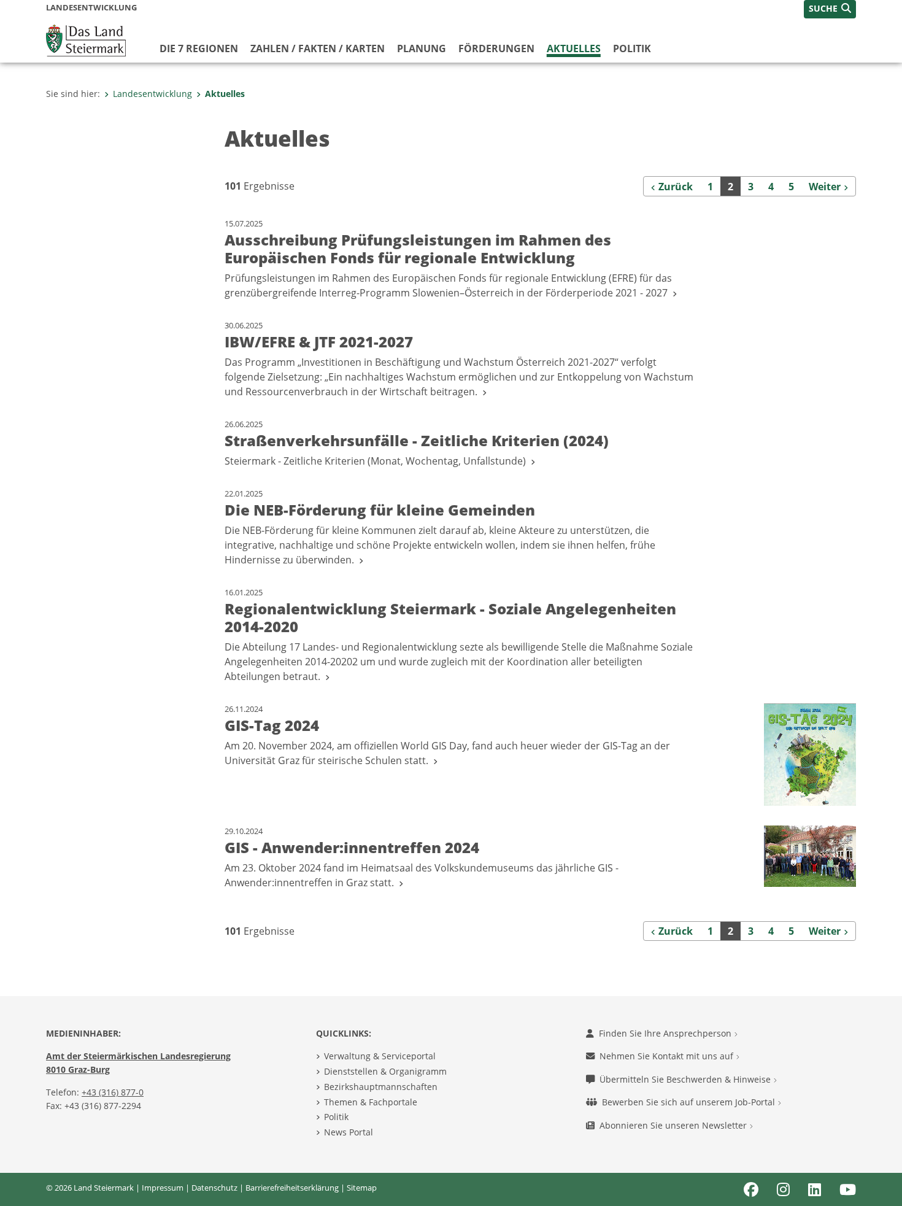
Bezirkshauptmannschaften (381, 1086)
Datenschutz (214, 1187)
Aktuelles (574, 48)
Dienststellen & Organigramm (385, 1071)
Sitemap (362, 1187)
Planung (421, 48)
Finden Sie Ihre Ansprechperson (666, 1033)
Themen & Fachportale (370, 1102)
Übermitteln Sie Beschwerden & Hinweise (686, 1079)
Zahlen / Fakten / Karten (317, 48)
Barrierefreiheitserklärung (292, 1187)
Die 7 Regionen (199, 48)
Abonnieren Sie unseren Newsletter (674, 1125)
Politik (632, 48)
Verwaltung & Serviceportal (380, 1056)
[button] (830, 9)
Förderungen (496, 48)
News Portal (348, 1132)
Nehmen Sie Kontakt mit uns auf (667, 1056)
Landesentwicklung (152, 93)
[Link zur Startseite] (86, 39)
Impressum (162, 1187)
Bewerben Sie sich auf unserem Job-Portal (689, 1102)
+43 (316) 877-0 (113, 1092)
